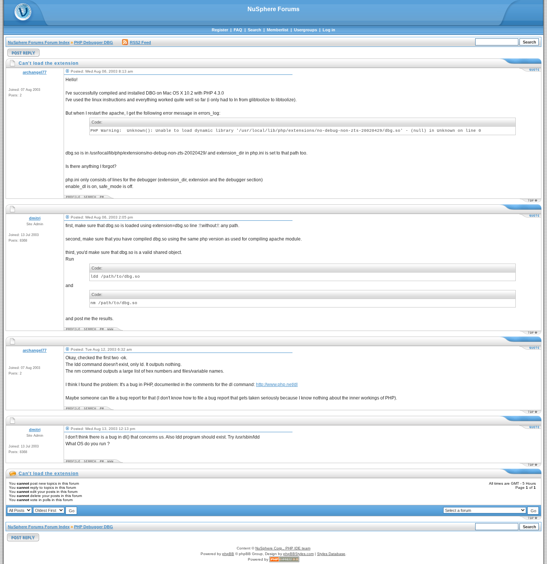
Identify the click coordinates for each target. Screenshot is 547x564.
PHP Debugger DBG (93, 42)
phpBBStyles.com (298, 554)
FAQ (238, 30)
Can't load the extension (49, 473)
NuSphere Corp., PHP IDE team (282, 548)
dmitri (35, 218)
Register (220, 30)
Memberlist (277, 30)
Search (254, 30)
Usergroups (305, 30)
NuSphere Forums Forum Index (39, 42)
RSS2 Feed (140, 42)
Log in (329, 30)
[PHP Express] (284, 559)
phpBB (228, 554)
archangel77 (35, 72)
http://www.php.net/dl (277, 384)
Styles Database (331, 554)
